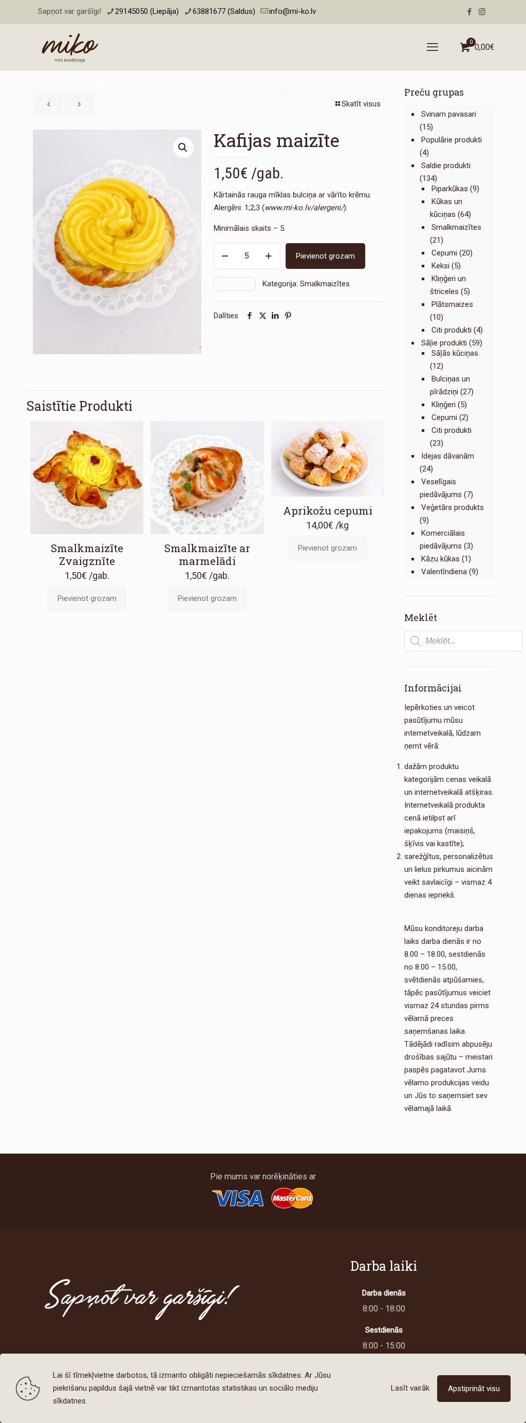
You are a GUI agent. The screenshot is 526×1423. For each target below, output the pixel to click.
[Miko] (70, 47)
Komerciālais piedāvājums (442, 539)
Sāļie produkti (444, 343)
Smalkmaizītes (325, 283)
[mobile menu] (432, 47)
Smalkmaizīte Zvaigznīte (87, 554)
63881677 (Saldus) (224, 11)
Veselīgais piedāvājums (441, 488)
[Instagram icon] (482, 11)
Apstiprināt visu (474, 1388)
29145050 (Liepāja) (147, 11)
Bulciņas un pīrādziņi (450, 385)
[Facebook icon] (469, 11)
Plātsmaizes (452, 304)
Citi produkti (451, 330)
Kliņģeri (443, 404)
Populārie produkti (451, 139)
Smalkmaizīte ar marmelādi (207, 554)
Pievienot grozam (325, 256)
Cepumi (444, 253)
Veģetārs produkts (452, 507)
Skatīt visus (361, 103)
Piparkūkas (449, 188)
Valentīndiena (444, 571)
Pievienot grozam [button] (87, 598)
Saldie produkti (446, 165)
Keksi (440, 265)
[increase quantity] (269, 256)
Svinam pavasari (448, 114)
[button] (183, 147)
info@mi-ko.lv (292, 11)
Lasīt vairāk (410, 1388)
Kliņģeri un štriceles (448, 285)
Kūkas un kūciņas (446, 208)
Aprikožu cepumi (327, 510)
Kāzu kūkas (440, 558)
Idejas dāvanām (447, 456)
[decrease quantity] (225, 256)
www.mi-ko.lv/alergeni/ (304, 207)
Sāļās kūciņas (454, 353)
